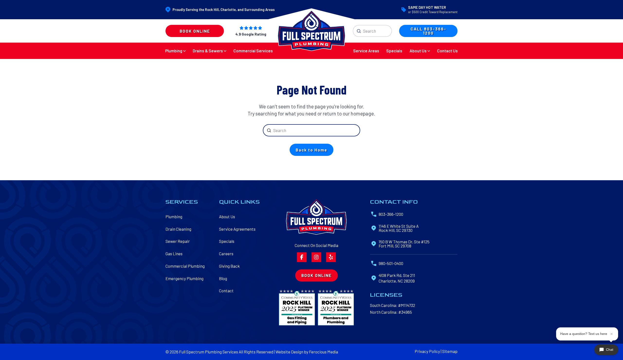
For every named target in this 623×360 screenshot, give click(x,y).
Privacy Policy (427, 351)
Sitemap (450, 351)
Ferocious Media (323, 351)
